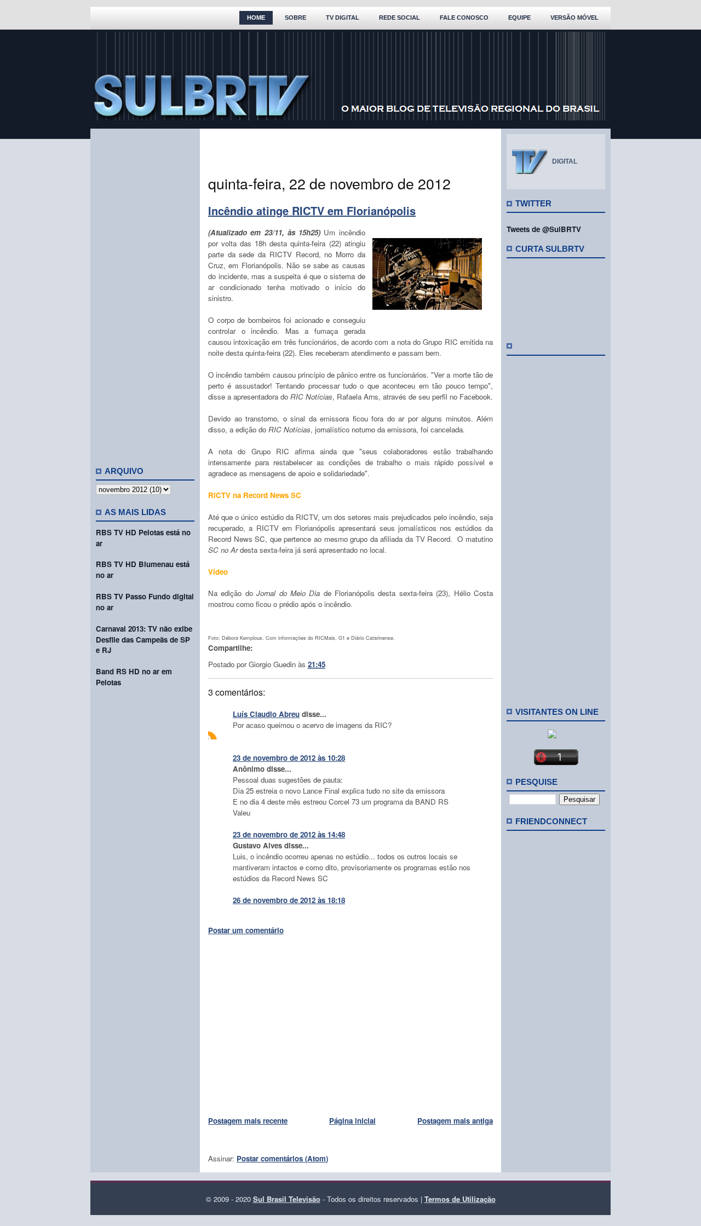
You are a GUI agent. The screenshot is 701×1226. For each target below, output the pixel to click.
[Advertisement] (145, 293)
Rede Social (399, 17)
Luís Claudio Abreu (266, 714)
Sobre (295, 17)
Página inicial (352, 1120)
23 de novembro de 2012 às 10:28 (289, 758)
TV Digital (342, 17)
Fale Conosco (464, 17)
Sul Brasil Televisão (286, 1199)
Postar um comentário (246, 930)
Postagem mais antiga (455, 1120)
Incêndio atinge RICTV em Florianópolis (312, 210)
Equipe (519, 17)
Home (256, 17)
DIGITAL (564, 161)
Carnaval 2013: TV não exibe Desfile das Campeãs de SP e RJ (144, 639)
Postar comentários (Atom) (282, 1158)
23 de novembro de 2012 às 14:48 (289, 834)
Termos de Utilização (460, 1199)
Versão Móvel (574, 17)
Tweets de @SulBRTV (544, 229)
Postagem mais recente (248, 1120)
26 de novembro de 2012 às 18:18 (289, 900)
